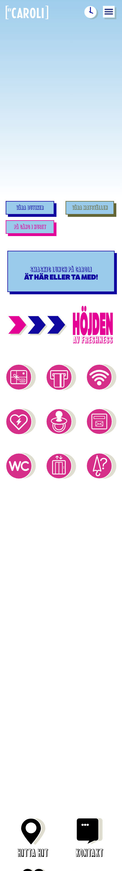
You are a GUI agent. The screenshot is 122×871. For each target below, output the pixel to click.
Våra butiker (30, 208)
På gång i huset (30, 227)
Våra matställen (90, 208)
